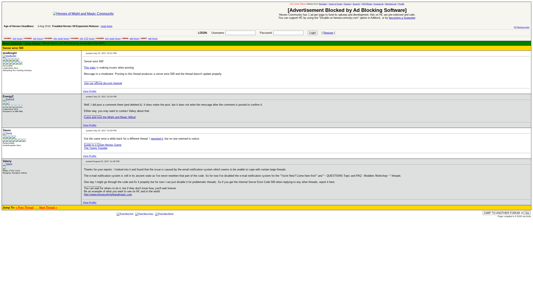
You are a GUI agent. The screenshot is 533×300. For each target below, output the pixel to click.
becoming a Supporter (402, 17)
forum (19, 38)
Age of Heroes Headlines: (19, 26)
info (14, 38)
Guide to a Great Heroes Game (102, 144)
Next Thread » (48, 207)
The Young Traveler (95, 148)
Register (328, 32)
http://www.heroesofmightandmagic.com (108, 194)
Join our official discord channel (103, 83)
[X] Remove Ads (521, 27)
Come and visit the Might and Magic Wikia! (110, 117)
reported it (157, 138)
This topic (90, 67)
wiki (131, 38)
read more (106, 26)
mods (60, 38)
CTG (86, 38)
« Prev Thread (25, 207)
